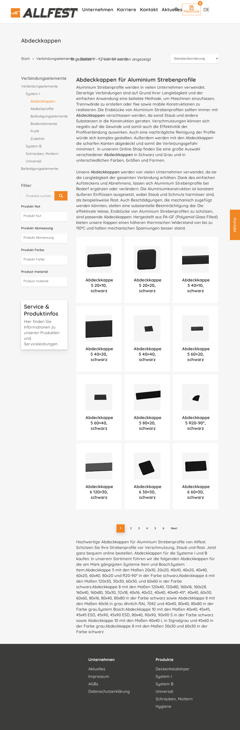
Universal (33, 161)
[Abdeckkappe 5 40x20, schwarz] (99, 328)
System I (33, 93)
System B (33, 146)
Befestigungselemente (49, 116)
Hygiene (163, 706)
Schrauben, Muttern (42, 153)
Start (25, 58)
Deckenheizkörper (173, 668)
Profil (34, 131)
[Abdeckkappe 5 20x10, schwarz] (99, 259)
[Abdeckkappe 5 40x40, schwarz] (147, 328)
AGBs (93, 683)
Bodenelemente (43, 123)
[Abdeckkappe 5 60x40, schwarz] (99, 397)
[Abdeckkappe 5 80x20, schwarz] (147, 397)
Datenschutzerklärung (109, 691)
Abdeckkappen (42, 101)
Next (174, 528)
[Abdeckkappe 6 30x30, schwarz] (147, 466)
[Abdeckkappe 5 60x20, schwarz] (195, 328)
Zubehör (37, 138)
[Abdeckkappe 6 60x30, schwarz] (195, 466)
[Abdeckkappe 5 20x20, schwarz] (147, 259)
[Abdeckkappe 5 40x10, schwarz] (195, 259)
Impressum (98, 676)
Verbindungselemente (55, 58)
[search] (176, 9)
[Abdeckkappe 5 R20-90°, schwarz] (195, 397)
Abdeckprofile (42, 108)
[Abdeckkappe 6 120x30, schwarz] (99, 466)
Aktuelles (96, 668)
